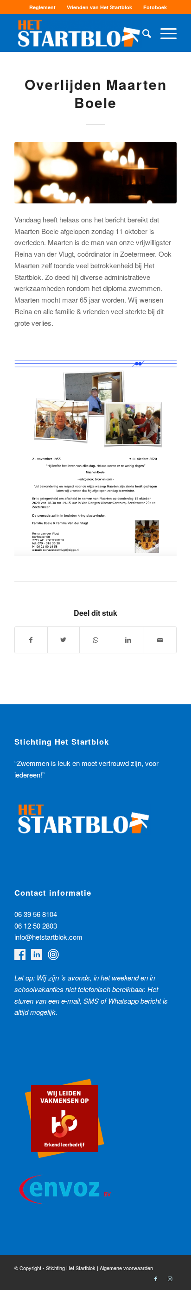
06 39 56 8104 (35, 914)
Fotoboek (155, 7)
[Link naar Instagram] (170, 1278)
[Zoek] (142, 32)
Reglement (42, 7)
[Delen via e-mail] (160, 640)
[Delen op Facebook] (31, 640)
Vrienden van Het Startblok (99, 7)
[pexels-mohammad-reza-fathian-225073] (95, 172)
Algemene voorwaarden (126, 1267)
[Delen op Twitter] (64, 640)
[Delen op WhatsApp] (96, 640)
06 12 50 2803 (35, 925)
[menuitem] (43, 7)
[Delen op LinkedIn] (128, 640)
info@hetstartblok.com (48, 937)
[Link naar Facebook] (156, 1278)
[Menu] (164, 32)
